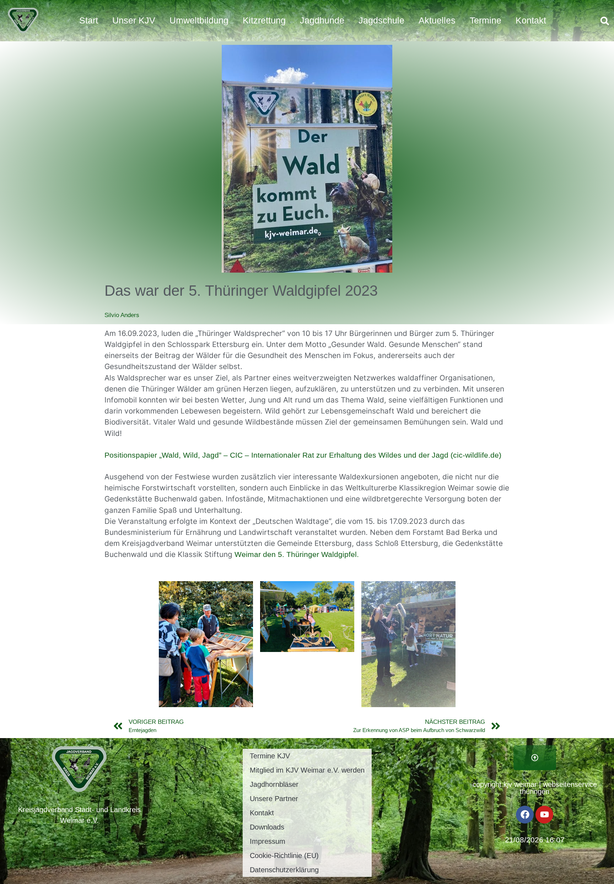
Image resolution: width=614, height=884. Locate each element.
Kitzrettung (264, 20)
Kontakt (531, 20)
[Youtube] (544, 815)
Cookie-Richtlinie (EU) (284, 855)
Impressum (267, 841)
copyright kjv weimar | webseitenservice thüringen (535, 787)
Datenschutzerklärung (284, 870)
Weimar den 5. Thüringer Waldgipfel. (297, 554)
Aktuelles (437, 20)
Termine (485, 20)
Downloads (267, 827)
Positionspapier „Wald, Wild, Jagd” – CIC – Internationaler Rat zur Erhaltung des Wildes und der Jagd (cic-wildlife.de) (302, 455)
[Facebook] (525, 815)
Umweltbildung (198, 20)
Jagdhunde (322, 20)
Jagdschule (381, 20)
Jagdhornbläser (274, 784)
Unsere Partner (274, 799)
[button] (604, 21)
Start (88, 20)
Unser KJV (133, 20)
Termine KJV (270, 756)
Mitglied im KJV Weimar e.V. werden (307, 770)
